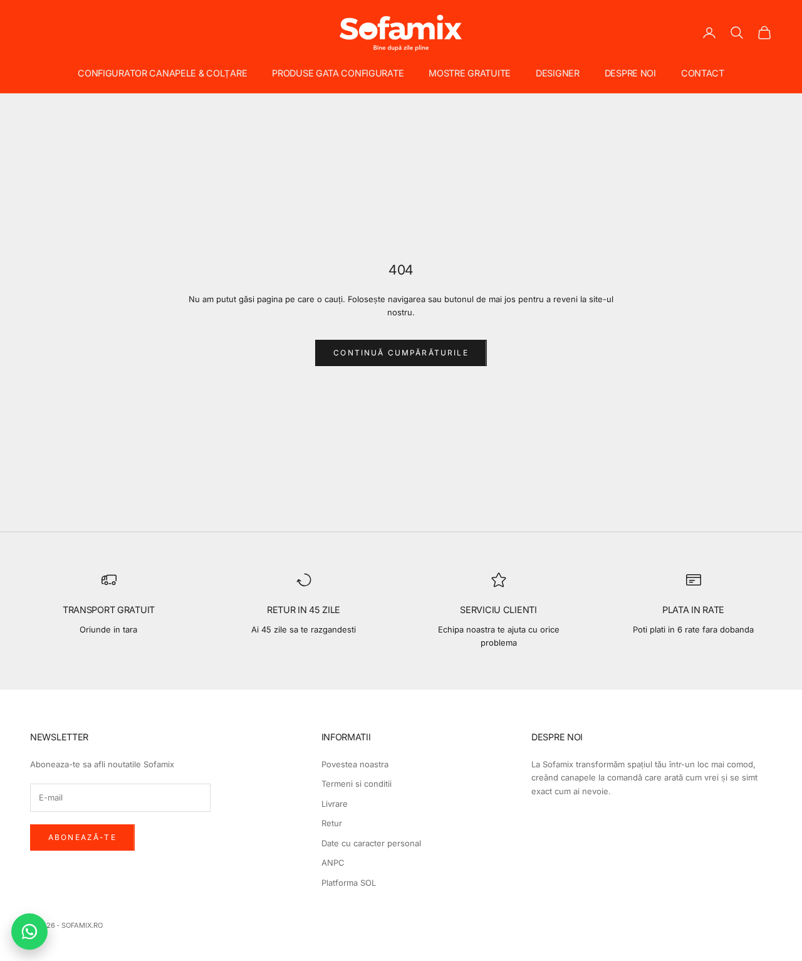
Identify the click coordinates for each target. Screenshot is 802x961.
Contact (702, 73)
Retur (331, 823)
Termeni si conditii (356, 784)
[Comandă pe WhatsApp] (29, 931)
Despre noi (630, 73)
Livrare (334, 804)
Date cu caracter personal (371, 843)
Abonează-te (82, 837)
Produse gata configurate (338, 73)
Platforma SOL (348, 883)
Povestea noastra (354, 764)
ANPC (333, 863)
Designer (558, 73)
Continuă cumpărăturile (401, 352)
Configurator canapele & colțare (162, 73)
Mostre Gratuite (470, 73)
